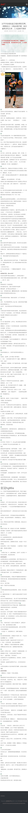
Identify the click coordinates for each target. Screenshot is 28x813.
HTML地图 (24, 801)
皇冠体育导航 (6, 803)
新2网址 (23, 803)
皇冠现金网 (15, 803)
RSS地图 (20, 801)
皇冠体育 (11, 803)
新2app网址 (15, 442)
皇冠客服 (20, 803)
